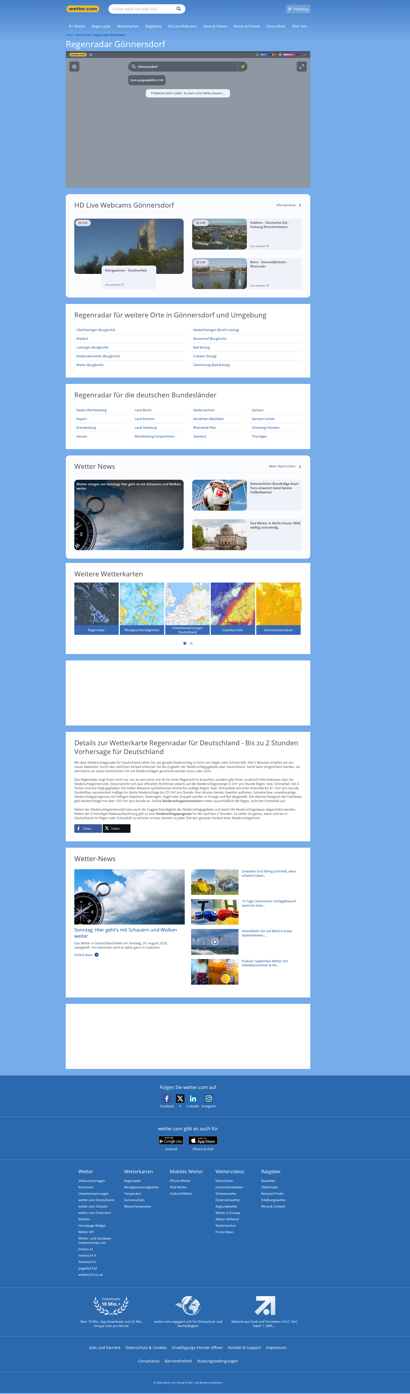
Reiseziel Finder (272, 1193)
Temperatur (132, 1193)
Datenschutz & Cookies (146, 1347)
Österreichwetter (227, 1200)
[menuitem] (77, 26)
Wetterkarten (84, 35)
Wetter (85, 1171)
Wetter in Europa (227, 1213)
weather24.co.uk (90, 1274)
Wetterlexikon (225, 1225)
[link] (77, 26)
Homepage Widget (91, 1225)
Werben (84, 1219)
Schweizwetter (226, 1193)
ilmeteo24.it (87, 1262)
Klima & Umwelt (273, 1206)
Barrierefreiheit (178, 1360)
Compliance (149, 1360)
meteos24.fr (87, 1255)
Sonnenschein (134, 1200)
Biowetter (268, 1181)
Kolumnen (86, 1187)
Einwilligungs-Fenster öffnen (197, 1347)
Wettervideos (229, 1171)
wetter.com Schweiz (93, 1206)
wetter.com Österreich (94, 1213)
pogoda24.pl (87, 1268)
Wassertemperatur (137, 1206)
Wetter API (86, 1232)
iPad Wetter (178, 1187)
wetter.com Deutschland (96, 1200)
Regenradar (132, 1181)
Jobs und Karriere (104, 1347)
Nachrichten (224, 1181)
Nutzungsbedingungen (217, 1360)
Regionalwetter (226, 1206)
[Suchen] (177, 9)
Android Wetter (181, 1193)
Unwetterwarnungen (93, 1193)
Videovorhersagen (91, 1181)
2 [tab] (191, 643)
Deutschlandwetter (229, 1187)
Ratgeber (271, 1171)
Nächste (298, 604)
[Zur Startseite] (83, 9)
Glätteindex (269, 1187)
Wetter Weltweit (227, 1219)
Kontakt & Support (244, 1347)
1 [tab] (185, 643)
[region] (188, 119)
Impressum (276, 1347)
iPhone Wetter (180, 1181)
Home (69, 35)
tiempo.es (85, 1249)
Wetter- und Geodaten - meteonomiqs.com (95, 1240)
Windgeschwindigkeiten (141, 1187)
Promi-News (224, 1232)
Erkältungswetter (273, 1200)
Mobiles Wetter (186, 1171)
